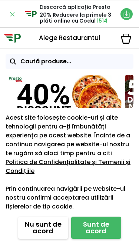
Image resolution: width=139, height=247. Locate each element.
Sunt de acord (96, 228)
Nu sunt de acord (43, 228)
